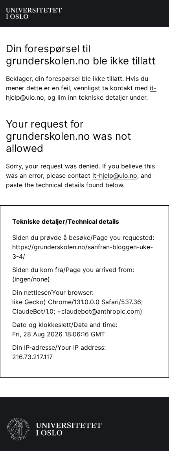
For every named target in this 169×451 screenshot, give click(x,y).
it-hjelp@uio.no (114, 175)
